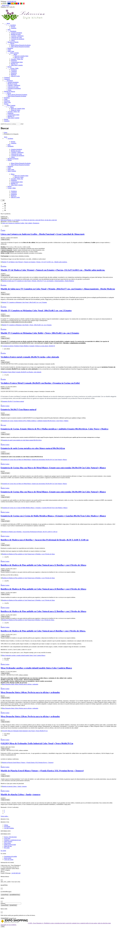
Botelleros (10, 48)
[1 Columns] (5, 211)
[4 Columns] (5, 204)
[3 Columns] (5, 206)
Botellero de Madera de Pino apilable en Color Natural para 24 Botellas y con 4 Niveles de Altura (43, 589)
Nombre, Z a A (20, 220)
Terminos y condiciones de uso (12, 840)
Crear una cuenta (8, 859)
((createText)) (13, 905)
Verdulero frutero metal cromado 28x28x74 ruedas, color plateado (30, 357)
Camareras (14, 71)
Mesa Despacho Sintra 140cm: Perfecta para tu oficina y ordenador (30, 692)
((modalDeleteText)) (15, 894)
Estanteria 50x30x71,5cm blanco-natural (18, 409)
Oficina (11, 43)
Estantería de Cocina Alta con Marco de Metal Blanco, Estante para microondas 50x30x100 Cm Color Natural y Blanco (53, 492)
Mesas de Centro (18, 57)
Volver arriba (5, 816)
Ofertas (6, 825)
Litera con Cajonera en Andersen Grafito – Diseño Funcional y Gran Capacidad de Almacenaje (43, 234)
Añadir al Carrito (5, 239)
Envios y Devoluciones (10, 837)
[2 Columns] (5, 208)
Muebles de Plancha (13, 42)
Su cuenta (3, 850)
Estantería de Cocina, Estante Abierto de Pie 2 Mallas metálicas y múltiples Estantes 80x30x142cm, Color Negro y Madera (54, 429)
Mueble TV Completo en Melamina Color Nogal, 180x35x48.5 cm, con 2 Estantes (36, 310)
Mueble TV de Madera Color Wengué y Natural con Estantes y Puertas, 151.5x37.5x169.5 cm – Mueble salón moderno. (53, 270)
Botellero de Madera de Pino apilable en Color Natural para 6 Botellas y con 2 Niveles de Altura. (43, 631)
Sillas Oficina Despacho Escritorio (20, 46)
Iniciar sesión (7, 858)
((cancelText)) (4, 894)
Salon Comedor (13, 53)
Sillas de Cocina (15, 76)
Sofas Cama (11, 51)
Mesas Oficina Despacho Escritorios (21, 45)
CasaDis (3, 230)
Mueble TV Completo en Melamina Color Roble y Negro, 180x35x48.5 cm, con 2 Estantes (40, 333)
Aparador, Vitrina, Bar (17, 59)
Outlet (9, 49)
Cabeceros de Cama (16, 37)
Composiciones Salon (17, 62)
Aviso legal (7, 838)
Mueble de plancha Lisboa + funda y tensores (20, 794)
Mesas (14, 54)
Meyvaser (3, 425)
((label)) (3, 903)
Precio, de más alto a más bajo (49, 220)
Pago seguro (7, 843)
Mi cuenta (7, 847)
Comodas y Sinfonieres (17, 36)
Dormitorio (12, 31)
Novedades (7, 826)
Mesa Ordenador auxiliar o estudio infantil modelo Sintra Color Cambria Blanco (36, 668)
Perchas (13, 26)
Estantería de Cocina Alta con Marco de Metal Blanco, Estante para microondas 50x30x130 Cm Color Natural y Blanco (53, 468)
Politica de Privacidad (10, 844)
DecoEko (3, 353)
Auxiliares (12, 25)
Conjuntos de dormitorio (17, 39)
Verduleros (14, 70)
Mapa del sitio (8, 846)
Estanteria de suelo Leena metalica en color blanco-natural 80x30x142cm (33, 448)
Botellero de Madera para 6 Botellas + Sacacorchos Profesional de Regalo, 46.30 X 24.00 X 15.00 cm (44, 540)
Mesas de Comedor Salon (21, 56)
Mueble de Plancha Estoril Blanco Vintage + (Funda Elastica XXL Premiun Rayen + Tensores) (42, 771)
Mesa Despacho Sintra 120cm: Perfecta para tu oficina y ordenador (30, 716)
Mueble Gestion (5, 406)
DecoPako (3, 266)
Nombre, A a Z (11, 220)
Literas (13, 40)
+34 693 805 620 (11, 1)
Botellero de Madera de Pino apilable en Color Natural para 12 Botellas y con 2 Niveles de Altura (43, 611)
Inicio (7, 23)
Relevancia (4, 218)
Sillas (9, 29)
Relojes (10, 66)
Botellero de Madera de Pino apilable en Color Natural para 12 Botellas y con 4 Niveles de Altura (43, 565)
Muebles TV (14, 63)
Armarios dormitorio (16, 32)
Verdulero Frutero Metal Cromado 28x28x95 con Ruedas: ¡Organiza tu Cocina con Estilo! (40, 383)
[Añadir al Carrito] (1, 229)
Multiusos (13, 74)
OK (2, 200)
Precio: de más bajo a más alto (32, 220)
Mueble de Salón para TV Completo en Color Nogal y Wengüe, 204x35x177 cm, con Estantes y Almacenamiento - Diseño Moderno (58, 289)
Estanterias (14, 60)
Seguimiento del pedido (10, 856)
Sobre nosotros (8, 841)
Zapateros (13, 28)
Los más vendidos (9, 828)
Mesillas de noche (16, 34)
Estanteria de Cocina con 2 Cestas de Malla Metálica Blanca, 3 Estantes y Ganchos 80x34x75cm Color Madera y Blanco (53, 516)
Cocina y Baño (13, 68)
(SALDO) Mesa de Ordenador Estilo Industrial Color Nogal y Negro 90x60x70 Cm (37, 743)
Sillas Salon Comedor (17, 65)
